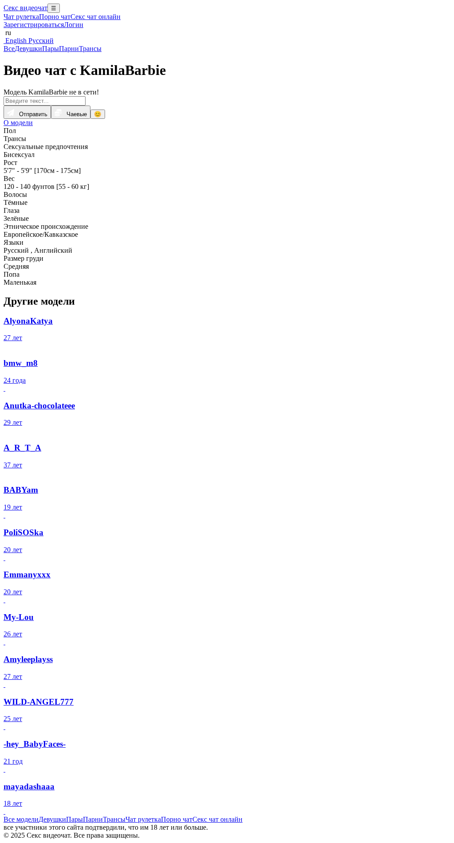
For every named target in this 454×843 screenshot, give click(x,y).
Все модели (21, 819)
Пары (50, 48)
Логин (73, 24)
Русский (40, 40)
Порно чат (54, 16)
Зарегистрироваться (34, 24)
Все (9, 48)
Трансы (90, 48)
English (15, 40)
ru (7, 32)
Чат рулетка (21, 16)
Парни (69, 48)
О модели (18, 122)
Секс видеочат (25, 8)
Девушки (28, 48)
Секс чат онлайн (95, 16)
